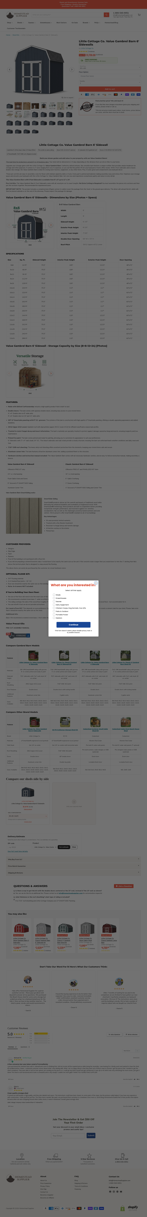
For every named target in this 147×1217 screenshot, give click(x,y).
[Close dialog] (96, 583)
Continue (73, 624)
